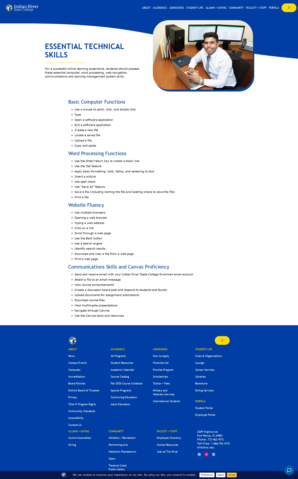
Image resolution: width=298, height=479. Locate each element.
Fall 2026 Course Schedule (126, 383)
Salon (112, 458)
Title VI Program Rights (82, 404)
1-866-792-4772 (220, 443)
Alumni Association (79, 438)
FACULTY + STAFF (167, 431)
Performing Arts (118, 445)
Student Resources (122, 363)
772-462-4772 (216, 439)
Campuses (74, 370)
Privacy (72, 397)
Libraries (200, 376)
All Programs (118, 356)
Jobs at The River (167, 451)
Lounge (199, 363)
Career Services (204, 370)
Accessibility (76, 418)
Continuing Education (124, 397)
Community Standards (81, 411)
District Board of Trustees (83, 390)
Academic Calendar (122, 370)
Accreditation (76, 376)
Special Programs (121, 390)
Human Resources (167, 445)
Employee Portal (205, 415)
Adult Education (120, 404)
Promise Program (163, 370)
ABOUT (72, 349)
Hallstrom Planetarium (122, 451)
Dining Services (204, 390)
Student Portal (204, 408)
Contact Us (75, 425)
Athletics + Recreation (122, 438)
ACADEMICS (118, 349)
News (71, 356)
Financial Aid (160, 363)
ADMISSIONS (160, 349)
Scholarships (160, 376)
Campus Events (77, 363)
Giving (72, 445)
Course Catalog (120, 376)
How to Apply (161, 356)
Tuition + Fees (161, 383)
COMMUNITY (116, 431)
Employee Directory (169, 438)
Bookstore (201, 383)
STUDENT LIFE (203, 349)
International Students (166, 401)
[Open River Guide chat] (289, 470)
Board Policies (76, 383)
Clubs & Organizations (208, 356)
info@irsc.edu (205, 447)
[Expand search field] (289, 7)
